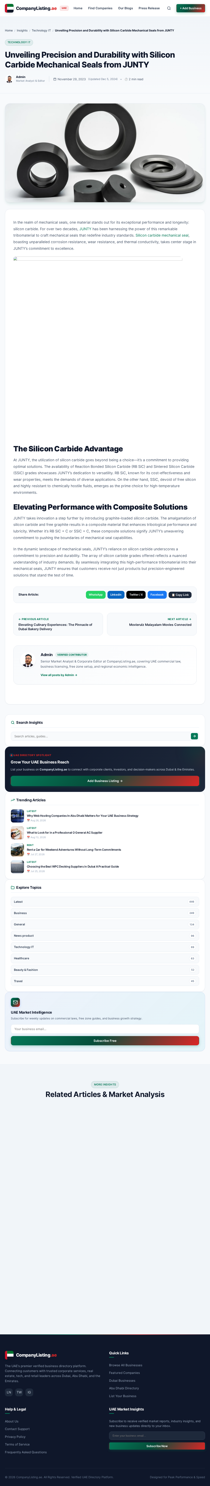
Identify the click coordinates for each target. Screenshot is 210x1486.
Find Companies (100, 8)
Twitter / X (136, 594)
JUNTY (85, 229)
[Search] (194, 736)
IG (29, 1392)
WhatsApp (96, 594)
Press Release (149, 8)
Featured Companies (124, 1373)
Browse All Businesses (125, 1365)
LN (9, 1392)
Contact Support (17, 1429)
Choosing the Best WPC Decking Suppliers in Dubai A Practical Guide (73, 866)
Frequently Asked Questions (26, 1452)
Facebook (157, 594)
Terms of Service (17, 1444)
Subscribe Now (157, 1446)
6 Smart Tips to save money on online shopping (154, 1171)
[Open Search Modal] (169, 8)
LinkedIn (115, 594)
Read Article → (84, 1206)
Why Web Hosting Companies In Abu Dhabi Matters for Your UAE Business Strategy (82, 815)
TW (19, 1392)
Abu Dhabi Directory (124, 1388)
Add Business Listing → (105, 781)
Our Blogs (125, 8)
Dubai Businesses (122, 1381)
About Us (11, 1421)
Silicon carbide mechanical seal (162, 235)
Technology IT (19, 42)
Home (78, 8)
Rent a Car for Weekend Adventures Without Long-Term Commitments (74, 849)
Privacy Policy (15, 1437)
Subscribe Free (105, 1041)
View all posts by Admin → (59, 675)
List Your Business (122, 1396)
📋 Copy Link (180, 594)
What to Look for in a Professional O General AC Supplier (65, 832)
